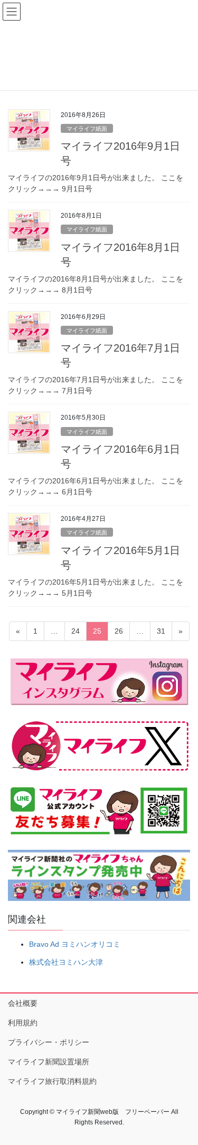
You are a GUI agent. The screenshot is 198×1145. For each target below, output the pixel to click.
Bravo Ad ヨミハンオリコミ (74, 944)
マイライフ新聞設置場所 (48, 1061)
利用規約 (22, 1022)
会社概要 (22, 1003)
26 (118, 633)
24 (75, 633)
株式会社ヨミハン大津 (66, 962)
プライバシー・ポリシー (48, 1042)
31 (160, 633)
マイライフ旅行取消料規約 (52, 1081)
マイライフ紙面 (87, 128)
